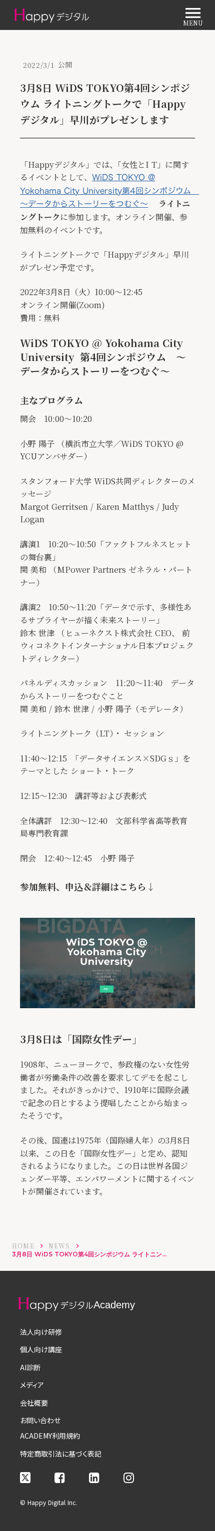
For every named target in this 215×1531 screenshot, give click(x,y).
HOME (23, 1246)
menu (193, 13)
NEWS (59, 1246)
